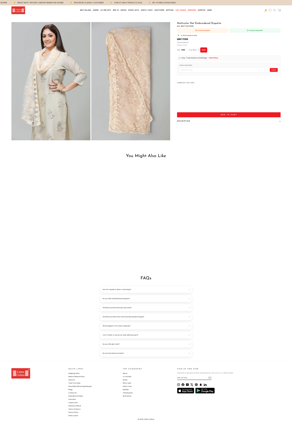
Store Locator (73, 416)
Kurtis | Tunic (127, 386)
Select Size (182, 45)
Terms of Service (74, 409)
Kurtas (125, 380)
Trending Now (128, 393)
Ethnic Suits (127, 383)
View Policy (213, 58)
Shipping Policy (74, 373)
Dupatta (126, 389)
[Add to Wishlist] (182, 101)
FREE (204, 50)
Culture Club (73, 403)
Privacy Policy (73, 412)
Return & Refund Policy (76, 377)
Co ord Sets (127, 377)
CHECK (273, 70)
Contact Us (72, 393)
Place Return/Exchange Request (80, 386)
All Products (127, 396)
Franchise (72, 399)
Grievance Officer (74, 406)
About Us (71, 380)
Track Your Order (74, 383)
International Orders (75, 396)
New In (125, 373)
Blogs (70, 389)
